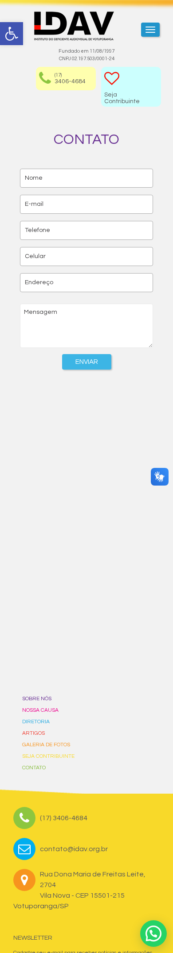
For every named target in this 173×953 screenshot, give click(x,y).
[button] (153, 933)
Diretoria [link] (36, 722)
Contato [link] (34, 768)
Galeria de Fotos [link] (46, 745)
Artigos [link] (33, 733)
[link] (11, 33)
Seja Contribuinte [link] (48, 756)
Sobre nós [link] (36, 699)
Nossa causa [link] (40, 710)
